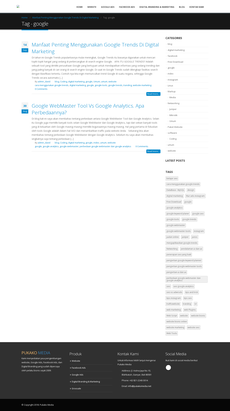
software (172, 132)
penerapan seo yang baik (179, 254)
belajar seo (172, 178)
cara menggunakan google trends (52, 85)
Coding (63, 81)
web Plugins (190, 309)
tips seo (188, 298)
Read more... (153, 93)
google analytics (51, 146)
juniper (185, 237)
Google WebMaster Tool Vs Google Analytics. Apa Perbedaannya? (88, 109)
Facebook (168, 367)
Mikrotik (173, 115)
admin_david (44, 81)
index (96, 142)
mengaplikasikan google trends (182, 242)
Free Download (175, 61)
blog (57, 81)
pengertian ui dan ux (176, 272)
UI (195, 303)
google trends (115, 85)
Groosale (76, 388)
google (89, 81)
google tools (101, 85)
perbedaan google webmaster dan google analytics (105, 146)
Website (91, 7)
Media (172, 97)
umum (104, 81)
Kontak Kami (196, 7)
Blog (182, 7)
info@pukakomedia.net (139, 386)
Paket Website (175, 126)
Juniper (173, 109)
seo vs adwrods (174, 292)
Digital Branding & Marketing (156, 7)
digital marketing (76, 81)
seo (168, 286)
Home (79, 7)
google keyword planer (178, 213)
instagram (173, 79)
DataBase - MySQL (175, 190)
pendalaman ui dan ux (191, 248)
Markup (172, 91)
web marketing (174, 309)
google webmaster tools (179, 231)
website (112, 81)
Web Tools (172, 333)
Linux (170, 85)
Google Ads (107, 7)
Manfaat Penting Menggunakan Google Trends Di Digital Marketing (95, 48)
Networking (173, 103)
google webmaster (69, 146)
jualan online (173, 237)
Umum (96, 81)
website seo (193, 327)
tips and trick (191, 292)
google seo (198, 213)
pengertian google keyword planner (184, 260)
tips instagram (174, 298)
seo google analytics (183, 286)
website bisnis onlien (177, 321)
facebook (172, 55)
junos (194, 237)
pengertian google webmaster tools (184, 266)
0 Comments (41, 89)
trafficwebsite (173, 303)
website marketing (142, 85)
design (190, 190)
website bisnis (198, 315)
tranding (127, 85)
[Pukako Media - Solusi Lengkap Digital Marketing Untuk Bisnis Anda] (26, 6)
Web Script (172, 315)
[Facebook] (210, 6)
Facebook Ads (127, 7)
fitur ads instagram (195, 195)
